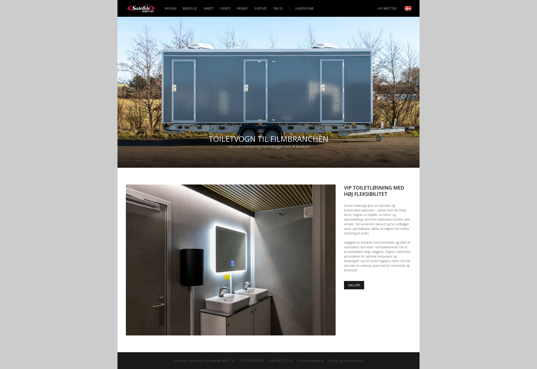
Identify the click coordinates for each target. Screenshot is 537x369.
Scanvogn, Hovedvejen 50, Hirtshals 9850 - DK (204, 361)
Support (260, 8)
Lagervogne (304, 8)
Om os (278, 8)
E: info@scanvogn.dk (310, 361)
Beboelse (190, 8)
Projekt (242, 8)
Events (225, 8)
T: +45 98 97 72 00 (279, 361)
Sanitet (208, 8)
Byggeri (170, 8)
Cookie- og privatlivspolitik (346, 361)
